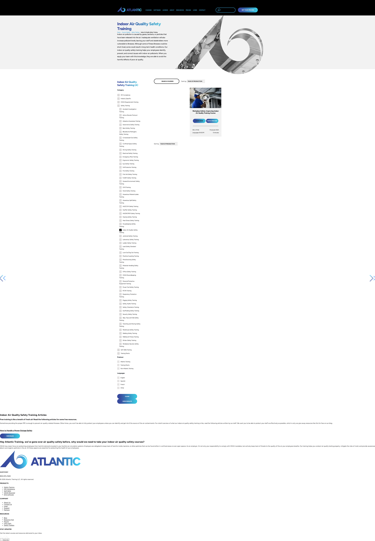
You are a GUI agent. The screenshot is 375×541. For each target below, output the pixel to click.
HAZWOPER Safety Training (131, 213)
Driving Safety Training (129, 150)
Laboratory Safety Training (131, 239)
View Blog (10, 436)
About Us (7, 502)
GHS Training (127, 187)
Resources (180, 10)
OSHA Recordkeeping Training (127, 276)
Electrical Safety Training (130, 153)
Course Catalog (126, 32)
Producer (120, 357)
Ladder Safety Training (129, 243)
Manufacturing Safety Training (127, 261)
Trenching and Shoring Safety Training (129, 325)
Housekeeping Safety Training (127, 225)
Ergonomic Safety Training (131, 160)
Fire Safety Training (128, 171)
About (172, 10)
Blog (5, 518)
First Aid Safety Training (130, 174)
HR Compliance (125, 95)
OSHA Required (9, 493)
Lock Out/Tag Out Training (131, 252)
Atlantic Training (125, 362)
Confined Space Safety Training (128, 145)
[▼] (205, 81)
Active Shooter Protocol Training (128, 116)
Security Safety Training (130, 314)
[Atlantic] (129, 10)
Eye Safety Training (128, 164)
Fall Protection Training (129, 167)
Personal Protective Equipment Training (126, 282)
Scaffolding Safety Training (131, 311)
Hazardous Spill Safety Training (127, 201)
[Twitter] (6, 537)
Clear (127, 396)
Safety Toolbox (9, 525)
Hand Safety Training (129, 191)
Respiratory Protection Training (127, 295)
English (123, 378)
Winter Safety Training (129, 340)
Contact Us (8, 504)
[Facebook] (4, 537)
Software (157, 10)
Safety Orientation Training (131, 307)
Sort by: (184, 81)
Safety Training (135, 32)
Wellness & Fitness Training (131, 337)
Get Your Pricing (248, 10)
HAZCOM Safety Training (130, 206)
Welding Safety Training (130, 333)
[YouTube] (9, 537)
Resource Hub (9, 520)
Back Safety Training (129, 128)
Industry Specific (126, 98)
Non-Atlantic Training (127, 368)
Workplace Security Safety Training (129, 345)
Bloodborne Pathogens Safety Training (127, 133)
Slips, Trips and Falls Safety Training (129, 319)
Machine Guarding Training (131, 256)
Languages (121, 373)
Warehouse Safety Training (131, 330)
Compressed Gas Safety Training (128, 139)
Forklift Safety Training (129, 178)
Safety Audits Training (129, 304)
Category (120, 90)
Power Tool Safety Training (131, 287)
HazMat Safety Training (130, 210)
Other (122, 388)
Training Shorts (125, 353)
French (123, 384)
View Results (127, 401)
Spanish (123, 381)
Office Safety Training (129, 272)
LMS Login (7, 523)
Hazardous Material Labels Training (128, 196)
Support (6, 508)
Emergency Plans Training (130, 157)
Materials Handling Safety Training (128, 267)
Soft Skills (7, 491)
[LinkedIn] (1, 537)
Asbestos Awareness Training (131, 121)
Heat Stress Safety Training (131, 220)
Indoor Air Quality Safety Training (149, 32)
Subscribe (6, 540)
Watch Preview (212, 121)
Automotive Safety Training (131, 125)
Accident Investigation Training (127, 110)
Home (118, 32)
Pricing (6, 522)
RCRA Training (127, 291)
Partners (7, 510)
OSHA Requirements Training (129, 102)
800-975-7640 (5, 476)
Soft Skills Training (126, 350)
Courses (149, 10)
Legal (6, 506)
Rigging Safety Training (130, 300)
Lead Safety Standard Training (127, 248)
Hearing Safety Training (130, 217)
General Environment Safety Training (129, 182)
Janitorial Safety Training (130, 236)
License (165, 10)
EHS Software (9, 495)
